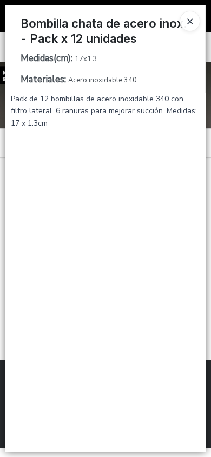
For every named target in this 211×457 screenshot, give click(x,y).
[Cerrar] (190, 21)
